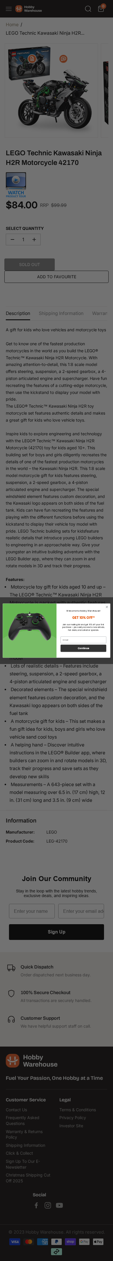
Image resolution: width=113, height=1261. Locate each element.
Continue (83, 648)
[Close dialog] (107, 607)
